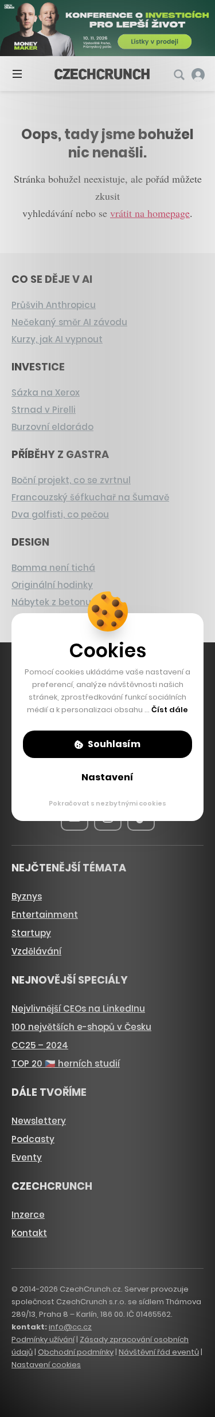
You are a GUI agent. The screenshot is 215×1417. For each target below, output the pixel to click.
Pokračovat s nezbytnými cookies (107, 803)
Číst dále (169, 709)
